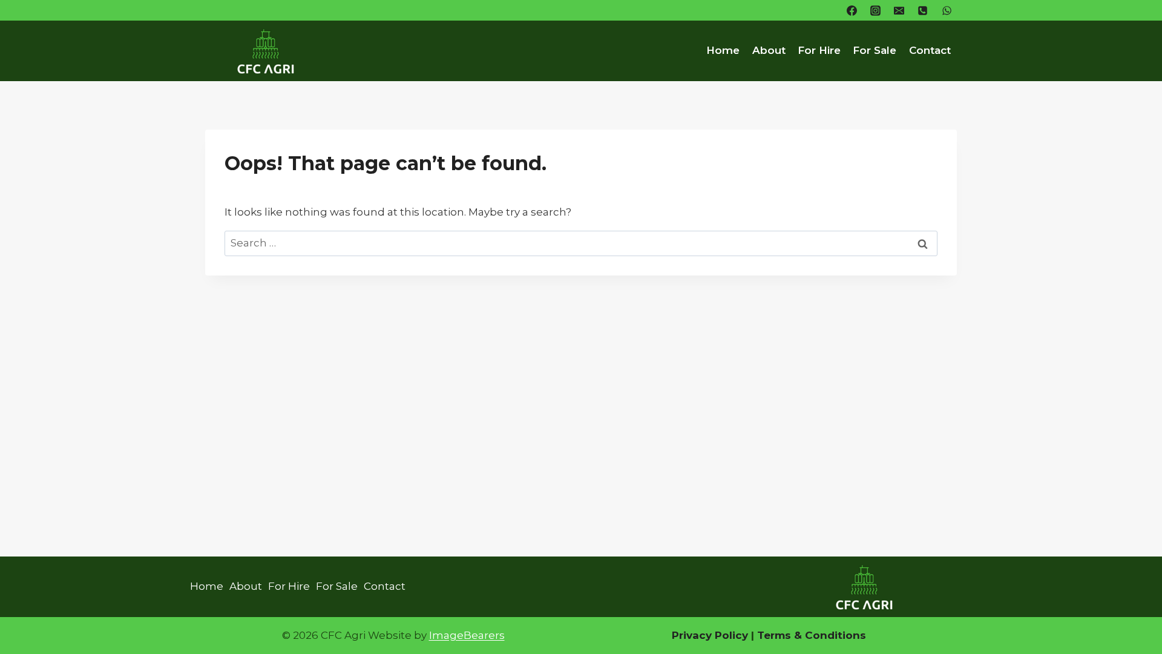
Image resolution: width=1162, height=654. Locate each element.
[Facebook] (852, 10)
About (769, 50)
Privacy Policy (710, 635)
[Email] (899, 10)
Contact (930, 50)
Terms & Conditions (810, 635)
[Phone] (923, 10)
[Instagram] (875, 10)
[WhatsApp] (946, 10)
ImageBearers (467, 635)
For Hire (819, 50)
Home (723, 50)
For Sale (874, 50)
